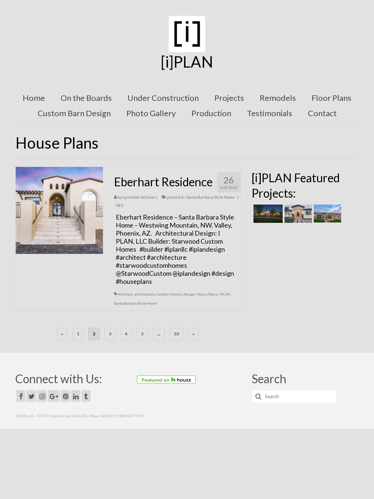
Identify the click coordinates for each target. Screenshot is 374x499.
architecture (144, 294)
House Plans (206, 294)
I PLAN (224, 294)
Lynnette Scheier (139, 197)
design (189, 294)
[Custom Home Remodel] (297, 214)
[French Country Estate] (267, 214)
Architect (125, 294)
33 (176, 333)
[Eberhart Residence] (59, 210)
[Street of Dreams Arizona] (326, 214)
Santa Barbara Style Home (210, 197)
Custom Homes (169, 294)
